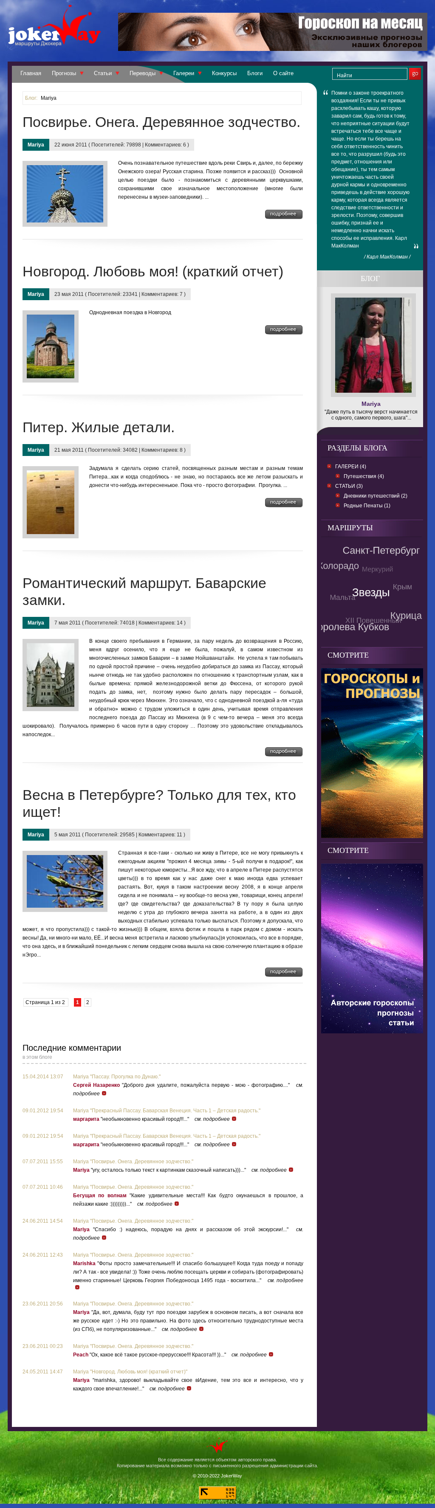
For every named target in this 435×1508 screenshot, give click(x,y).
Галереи (183, 73)
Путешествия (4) (364, 476)
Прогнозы (64, 73)
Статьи (103, 73)
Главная (30, 73)
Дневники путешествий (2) (375, 496)
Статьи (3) (349, 486)
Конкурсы (224, 73)
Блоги (255, 73)
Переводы (142, 73)
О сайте (283, 73)
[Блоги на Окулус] (372, 1031)
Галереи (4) (350, 467)
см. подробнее (212, 1119)
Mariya (48, 98)
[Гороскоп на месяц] (272, 48)
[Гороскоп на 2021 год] (372, 835)
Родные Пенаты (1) (367, 506)
